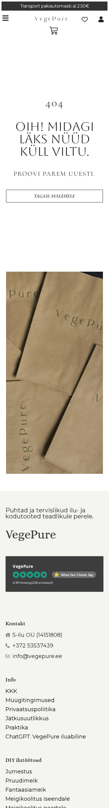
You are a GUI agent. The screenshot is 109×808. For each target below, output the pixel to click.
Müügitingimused (29, 700)
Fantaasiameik (25, 789)
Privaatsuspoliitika (30, 709)
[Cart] (53, 30)
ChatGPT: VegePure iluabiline (45, 736)
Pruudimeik (21, 780)
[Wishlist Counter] (85, 19)
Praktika (16, 727)
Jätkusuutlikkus (27, 718)
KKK (11, 691)
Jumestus (18, 771)
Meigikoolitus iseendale (37, 799)
